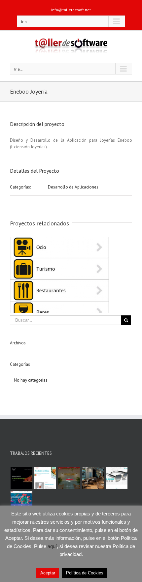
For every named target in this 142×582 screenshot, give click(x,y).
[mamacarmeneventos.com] (92, 478)
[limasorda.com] (21, 478)
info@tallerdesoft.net (71, 9)
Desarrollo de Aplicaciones (73, 187)
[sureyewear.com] (116, 478)
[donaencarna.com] (68, 478)
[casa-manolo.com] (45, 478)
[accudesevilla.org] (21, 501)
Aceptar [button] (47, 572)
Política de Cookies (84, 572)
